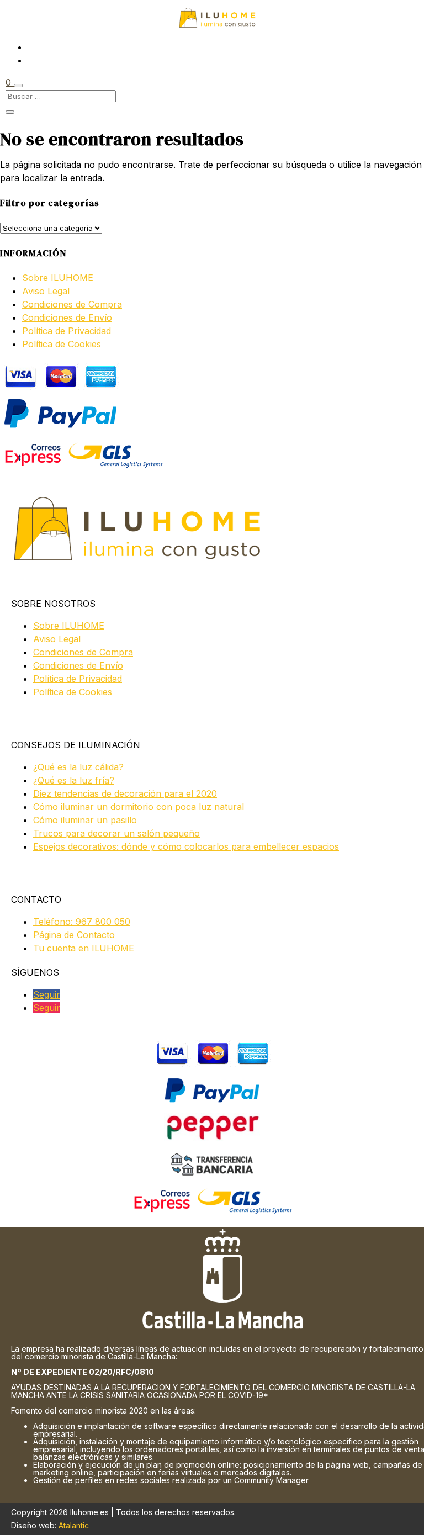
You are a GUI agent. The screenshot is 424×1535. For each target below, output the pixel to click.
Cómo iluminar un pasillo (85, 819)
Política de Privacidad (66, 330)
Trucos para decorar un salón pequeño (116, 833)
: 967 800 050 (81, 921)
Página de (74, 934)
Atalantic (74, 1525)
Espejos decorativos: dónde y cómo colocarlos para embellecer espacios (186, 846)
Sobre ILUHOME (57, 277)
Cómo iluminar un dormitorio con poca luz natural (138, 806)
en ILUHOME (83, 948)
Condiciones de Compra (72, 304)
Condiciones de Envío (67, 317)
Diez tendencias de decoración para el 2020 (125, 793)
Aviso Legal (46, 291)
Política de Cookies (61, 344)
